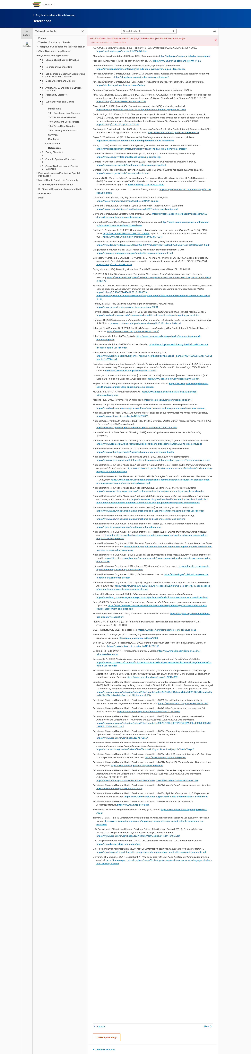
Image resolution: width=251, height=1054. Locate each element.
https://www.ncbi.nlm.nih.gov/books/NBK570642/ (133, 331)
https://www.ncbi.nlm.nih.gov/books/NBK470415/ (133, 646)
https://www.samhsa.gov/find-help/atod (165, 757)
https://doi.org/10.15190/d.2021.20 (146, 184)
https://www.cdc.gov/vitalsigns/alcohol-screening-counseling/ (128, 156)
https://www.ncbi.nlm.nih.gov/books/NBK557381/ (173, 378)
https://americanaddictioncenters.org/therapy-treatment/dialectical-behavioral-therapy (141, 148)
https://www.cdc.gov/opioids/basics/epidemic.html (122, 173)
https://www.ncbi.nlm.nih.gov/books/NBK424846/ (130, 370)
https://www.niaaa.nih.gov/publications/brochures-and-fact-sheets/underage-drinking (140, 518)
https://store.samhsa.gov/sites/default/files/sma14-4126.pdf (148, 711)
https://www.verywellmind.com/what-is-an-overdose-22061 (127, 306)
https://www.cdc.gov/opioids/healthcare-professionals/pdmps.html (131, 164)
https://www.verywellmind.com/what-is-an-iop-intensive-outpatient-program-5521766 (141, 109)
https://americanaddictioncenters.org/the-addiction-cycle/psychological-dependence (140, 68)
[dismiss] (215, 40)
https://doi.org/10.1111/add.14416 (114, 264)
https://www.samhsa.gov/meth (133, 804)
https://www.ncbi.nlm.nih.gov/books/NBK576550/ (122, 737)
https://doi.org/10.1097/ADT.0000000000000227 (121, 101)
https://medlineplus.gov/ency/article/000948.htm (121, 51)
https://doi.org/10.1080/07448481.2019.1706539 (121, 292)
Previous (100, 1026)
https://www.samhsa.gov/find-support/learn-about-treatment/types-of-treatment (166, 796)
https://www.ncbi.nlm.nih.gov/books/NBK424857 (152, 677)
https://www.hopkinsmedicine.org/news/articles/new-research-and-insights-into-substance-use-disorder (150, 407)
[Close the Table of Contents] (82, 31)
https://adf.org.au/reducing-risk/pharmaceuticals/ (184, 55)
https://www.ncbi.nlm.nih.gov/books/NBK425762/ (122, 416)
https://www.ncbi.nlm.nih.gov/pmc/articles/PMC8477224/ (132, 236)
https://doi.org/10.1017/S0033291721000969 (126, 233)
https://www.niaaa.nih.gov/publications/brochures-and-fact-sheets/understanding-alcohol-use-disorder (150, 491)
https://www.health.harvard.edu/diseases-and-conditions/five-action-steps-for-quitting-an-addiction (148, 315)
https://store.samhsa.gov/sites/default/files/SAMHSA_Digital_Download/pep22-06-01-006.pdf (145, 749)
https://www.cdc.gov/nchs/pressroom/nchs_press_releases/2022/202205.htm (136, 427)
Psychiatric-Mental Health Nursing (55, 15)
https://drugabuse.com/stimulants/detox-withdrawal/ (141, 77)
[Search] (173, 31)
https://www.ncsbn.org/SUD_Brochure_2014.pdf (156, 323)
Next (206, 1026)
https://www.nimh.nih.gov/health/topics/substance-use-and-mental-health (135, 451)
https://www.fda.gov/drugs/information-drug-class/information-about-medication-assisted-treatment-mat (151, 852)
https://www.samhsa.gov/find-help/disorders (119, 788)
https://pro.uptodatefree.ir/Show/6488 (138, 637)
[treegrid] (60, 118)
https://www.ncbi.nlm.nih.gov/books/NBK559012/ (173, 132)
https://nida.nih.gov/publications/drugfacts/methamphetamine (128, 526)
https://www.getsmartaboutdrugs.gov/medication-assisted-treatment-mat (134, 252)
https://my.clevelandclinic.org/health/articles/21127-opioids (127, 200)
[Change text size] (214, 31)
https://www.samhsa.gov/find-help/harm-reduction (137, 765)
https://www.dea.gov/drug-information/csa (118, 843)
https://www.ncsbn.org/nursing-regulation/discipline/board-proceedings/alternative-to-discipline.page (149, 443)
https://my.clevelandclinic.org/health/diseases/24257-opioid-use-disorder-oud (137, 208)
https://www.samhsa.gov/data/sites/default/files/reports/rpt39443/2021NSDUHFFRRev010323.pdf (147, 780)
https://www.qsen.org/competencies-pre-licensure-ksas (167, 629)
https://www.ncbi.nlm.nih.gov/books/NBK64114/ (183, 703)
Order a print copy (106, 1037)
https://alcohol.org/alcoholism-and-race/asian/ (120, 85)
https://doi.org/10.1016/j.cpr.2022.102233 (117, 124)
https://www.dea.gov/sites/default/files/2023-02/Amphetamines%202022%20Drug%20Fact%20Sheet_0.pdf (152, 244)
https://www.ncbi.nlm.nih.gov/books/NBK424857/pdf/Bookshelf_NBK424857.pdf (138, 835)
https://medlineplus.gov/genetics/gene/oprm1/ (168, 399)
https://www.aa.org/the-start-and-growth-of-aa (177, 60)
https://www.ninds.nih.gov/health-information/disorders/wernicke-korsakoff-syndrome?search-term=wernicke (153, 460)
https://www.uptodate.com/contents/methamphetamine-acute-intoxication (135, 140)
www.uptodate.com (121, 323)
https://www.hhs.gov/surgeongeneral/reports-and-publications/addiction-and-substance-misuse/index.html (152, 597)
